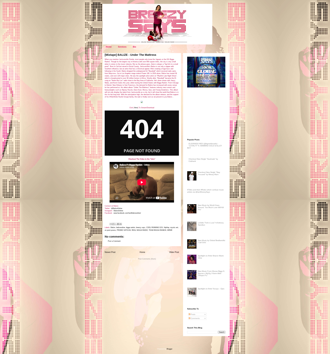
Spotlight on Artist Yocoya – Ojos (211, 289)
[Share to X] (115, 224)
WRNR (169, 230)
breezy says (140, 227)
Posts (192, 314)
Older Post (174, 252)
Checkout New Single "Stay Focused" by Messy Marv (209, 173)
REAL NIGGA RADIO (140, 230)
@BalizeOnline (116, 208)
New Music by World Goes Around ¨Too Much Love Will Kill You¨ (211, 207)
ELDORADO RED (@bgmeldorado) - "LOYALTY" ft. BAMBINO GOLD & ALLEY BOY (204, 146)
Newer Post (110, 252)
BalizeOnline (118, 211)
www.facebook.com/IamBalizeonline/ (127, 213)
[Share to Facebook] (118, 224)
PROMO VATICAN (124, 230)
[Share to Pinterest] (120, 224)
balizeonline (120, 227)
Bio (134, 47)
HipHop (166, 227)
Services (122, 47)
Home (109, 47)
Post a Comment (114, 241)
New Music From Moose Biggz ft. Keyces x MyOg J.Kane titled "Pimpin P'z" (211, 273)
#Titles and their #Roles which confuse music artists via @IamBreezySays (205, 191)
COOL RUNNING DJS (154, 227)
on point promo (110, 230)
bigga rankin (130, 227)
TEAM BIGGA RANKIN (157, 230)
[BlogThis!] (113, 224)
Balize (113, 227)
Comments (195, 318)
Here (136, 108)
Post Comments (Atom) (147, 259)
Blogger (169, 349)
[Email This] (111, 224)
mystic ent (174, 227)
